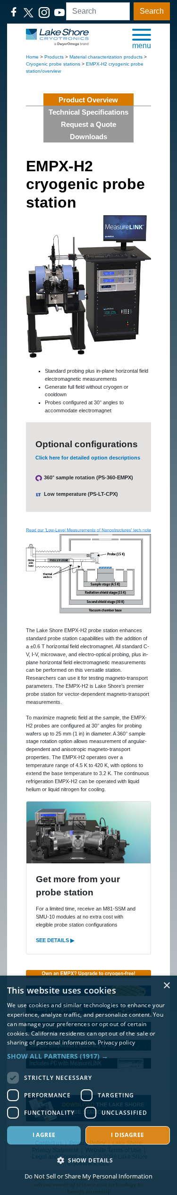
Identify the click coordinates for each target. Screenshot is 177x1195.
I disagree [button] (127, 1135)
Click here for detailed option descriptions (87, 457)
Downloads (88, 137)
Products (54, 56)
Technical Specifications (88, 112)
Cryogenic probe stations (53, 64)
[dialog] (88, 1085)
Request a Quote (88, 124)
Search (152, 11)
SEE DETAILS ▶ (55, 940)
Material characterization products (106, 56)
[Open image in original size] (57, 37)
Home (32, 56)
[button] (141, 38)
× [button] (166, 985)
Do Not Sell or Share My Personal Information (88, 1176)
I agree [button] (44, 1135)
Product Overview (88, 100)
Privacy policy (116, 1042)
